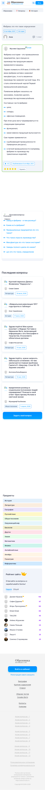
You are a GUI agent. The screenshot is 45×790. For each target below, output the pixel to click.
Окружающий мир (12, 523)
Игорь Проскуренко (18, 606)
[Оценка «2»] (8, 169)
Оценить (23, 169)
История (21, 31)
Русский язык (10, 514)
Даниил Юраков (16, 597)
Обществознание (11, 406)
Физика (8, 546)
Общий (16, 589)
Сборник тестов (22, 694)
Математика (10, 541)
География (9, 510)
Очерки (23, 688)
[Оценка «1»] (5, 169)
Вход (39, 3)
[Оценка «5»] (15, 169)
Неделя (9, 589)
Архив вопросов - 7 (22, 738)
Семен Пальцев (16, 625)
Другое (8, 532)
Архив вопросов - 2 (22, 720)
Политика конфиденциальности (22, 765)
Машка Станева (16, 630)
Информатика (10, 563)
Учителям (22, 706)
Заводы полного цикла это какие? (21, 247)
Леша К (13, 634)
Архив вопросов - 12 (22, 756)
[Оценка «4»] (13, 169)
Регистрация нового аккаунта (22, 675)
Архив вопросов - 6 (22, 734)
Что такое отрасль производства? (21, 238)
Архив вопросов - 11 (22, 752)
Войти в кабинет (22, 669)
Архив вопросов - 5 (22, 731)
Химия (7, 537)
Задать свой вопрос (22, 415)
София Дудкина (16, 601)
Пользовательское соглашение (22, 762)
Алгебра (8, 555)
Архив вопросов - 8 (22, 741)
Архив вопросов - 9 (22, 746)
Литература (9, 293)
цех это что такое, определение (20, 252)
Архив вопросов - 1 (22, 717)
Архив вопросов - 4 (22, 726)
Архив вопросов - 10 (22, 749)
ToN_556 (13, 616)
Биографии (22, 681)
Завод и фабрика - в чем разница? (21, 220)
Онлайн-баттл (22, 697)
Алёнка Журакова (17, 620)
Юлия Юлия (14, 611)
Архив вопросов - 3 (22, 723)
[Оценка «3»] (10, 169)
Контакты (22, 703)
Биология (8, 528)
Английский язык (11, 550)
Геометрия (9, 559)
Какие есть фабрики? (15, 225)
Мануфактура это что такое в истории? (23, 242)
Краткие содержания (22, 685)
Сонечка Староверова (18, 639)
